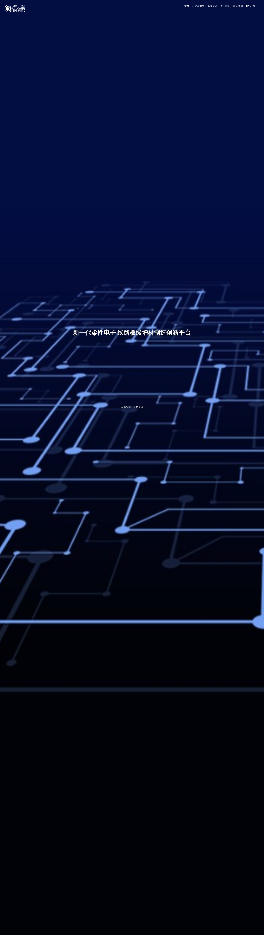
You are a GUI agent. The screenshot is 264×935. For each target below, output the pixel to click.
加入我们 (238, 6)
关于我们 (225, 6)
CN (248, 6)
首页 (186, 6)
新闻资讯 (212, 6)
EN (253, 6)
